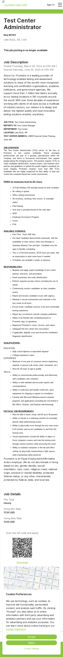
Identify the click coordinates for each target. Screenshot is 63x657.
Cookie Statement (16, 629)
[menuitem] (14, 5)
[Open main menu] (60, 4)
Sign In (51, 4)
